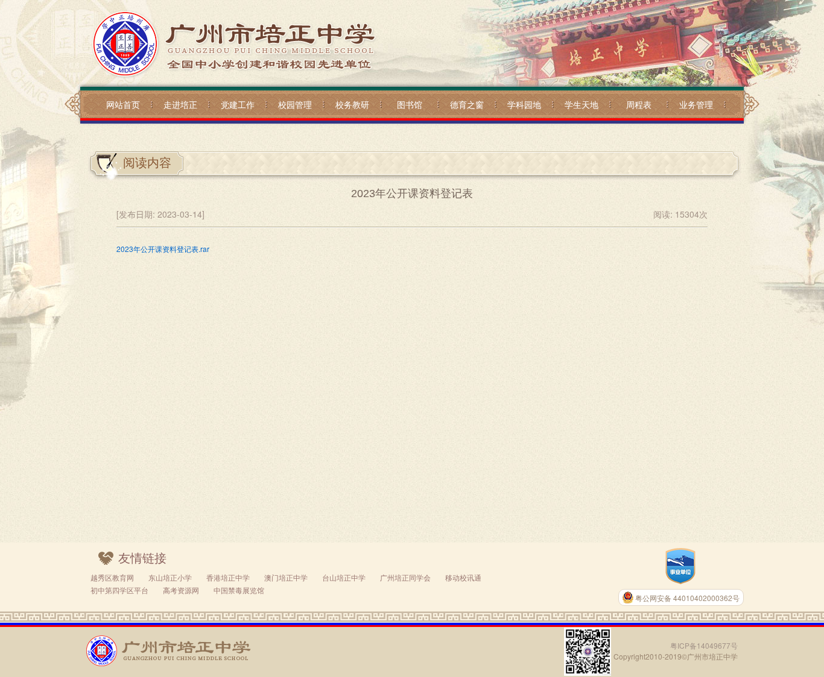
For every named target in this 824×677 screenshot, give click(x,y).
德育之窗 (467, 104)
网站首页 (123, 104)
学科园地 (524, 104)
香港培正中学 (228, 577)
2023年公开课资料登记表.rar (162, 249)
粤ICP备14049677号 (704, 645)
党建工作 (238, 104)
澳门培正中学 (286, 577)
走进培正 (180, 104)
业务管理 (696, 104)
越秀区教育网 (112, 577)
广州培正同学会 (405, 577)
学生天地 (581, 104)
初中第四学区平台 (119, 590)
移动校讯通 (463, 577)
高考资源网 (181, 590)
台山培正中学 (344, 577)
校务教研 (352, 104)
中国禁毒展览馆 (239, 590)
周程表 (638, 104)
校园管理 (295, 104)
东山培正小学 (170, 577)
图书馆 (409, 104)
